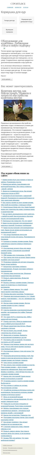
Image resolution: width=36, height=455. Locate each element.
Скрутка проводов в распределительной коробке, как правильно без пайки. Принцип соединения (16, 312)
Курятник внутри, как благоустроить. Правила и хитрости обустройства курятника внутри (16, 94)
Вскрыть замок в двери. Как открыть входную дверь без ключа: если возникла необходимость (15, 433)
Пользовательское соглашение (15, 448)
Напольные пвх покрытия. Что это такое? (17, 221)
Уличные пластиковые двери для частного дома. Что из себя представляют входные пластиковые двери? (17, 346)
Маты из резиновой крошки (13, 397)
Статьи (25, 7)
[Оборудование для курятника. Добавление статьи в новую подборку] (18, 48)
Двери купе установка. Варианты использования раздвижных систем (14, 336)
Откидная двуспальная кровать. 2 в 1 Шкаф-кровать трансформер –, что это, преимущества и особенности (18, 298)
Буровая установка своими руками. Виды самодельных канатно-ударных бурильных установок (17, 243)
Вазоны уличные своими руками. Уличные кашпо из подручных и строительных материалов (17, 284)
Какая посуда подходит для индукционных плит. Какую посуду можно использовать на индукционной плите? (17, 230)
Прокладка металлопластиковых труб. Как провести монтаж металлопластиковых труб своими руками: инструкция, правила (17, 358)
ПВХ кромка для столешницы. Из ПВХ (17, 255)
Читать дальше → (7, 79)
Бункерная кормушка (9, 31)
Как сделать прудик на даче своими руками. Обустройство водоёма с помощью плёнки (17, 203)
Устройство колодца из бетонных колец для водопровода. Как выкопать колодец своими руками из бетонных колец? (17, 392)
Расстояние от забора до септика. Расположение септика (14, 386)
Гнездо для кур (9, 20)
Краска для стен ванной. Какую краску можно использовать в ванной (16, 377)
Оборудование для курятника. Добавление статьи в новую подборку (15, 43)
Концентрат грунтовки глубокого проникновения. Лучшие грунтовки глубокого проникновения (17, 268)
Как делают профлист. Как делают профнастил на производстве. (14, 423)
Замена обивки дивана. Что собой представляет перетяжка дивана (14, 290)
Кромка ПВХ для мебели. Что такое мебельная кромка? (15, 439)
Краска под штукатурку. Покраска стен (17, 415)
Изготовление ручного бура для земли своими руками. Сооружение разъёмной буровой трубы (16, 250)
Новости (18, 7)
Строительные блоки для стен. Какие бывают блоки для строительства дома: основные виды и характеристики (18, 209)
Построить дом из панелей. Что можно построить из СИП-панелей (16, 341)
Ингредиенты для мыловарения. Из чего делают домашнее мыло (16, 400)
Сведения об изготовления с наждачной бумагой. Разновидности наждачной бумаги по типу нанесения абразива (17, 198)
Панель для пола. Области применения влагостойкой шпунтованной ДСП (16, 322)
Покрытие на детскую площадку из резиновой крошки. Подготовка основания (16, 405)
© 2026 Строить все (7, 445)
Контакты (5, 448)
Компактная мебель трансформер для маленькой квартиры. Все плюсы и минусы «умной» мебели (16, 186)
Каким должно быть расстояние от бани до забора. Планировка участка (17, 181)
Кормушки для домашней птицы (26, 20)
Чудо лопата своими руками (13, 362)
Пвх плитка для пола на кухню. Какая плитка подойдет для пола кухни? (18, 258)
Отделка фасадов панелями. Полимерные (18, 294)
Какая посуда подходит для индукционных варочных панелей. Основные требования (17, 224)
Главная (10, 7)
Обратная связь (6, 452)
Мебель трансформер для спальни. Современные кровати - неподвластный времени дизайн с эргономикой (15, 410)
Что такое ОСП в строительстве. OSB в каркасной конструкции (16, 318)
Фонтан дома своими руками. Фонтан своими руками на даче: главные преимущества (15, 305)
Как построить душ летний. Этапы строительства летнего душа (14, 331)
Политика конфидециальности (10, 450)
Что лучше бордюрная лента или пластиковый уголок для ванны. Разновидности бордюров (18, 236)
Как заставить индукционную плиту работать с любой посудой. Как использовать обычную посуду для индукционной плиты (17, 216)
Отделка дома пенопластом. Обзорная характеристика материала (16, 274)
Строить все (18, 3)
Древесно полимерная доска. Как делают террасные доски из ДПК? (16, 192)
